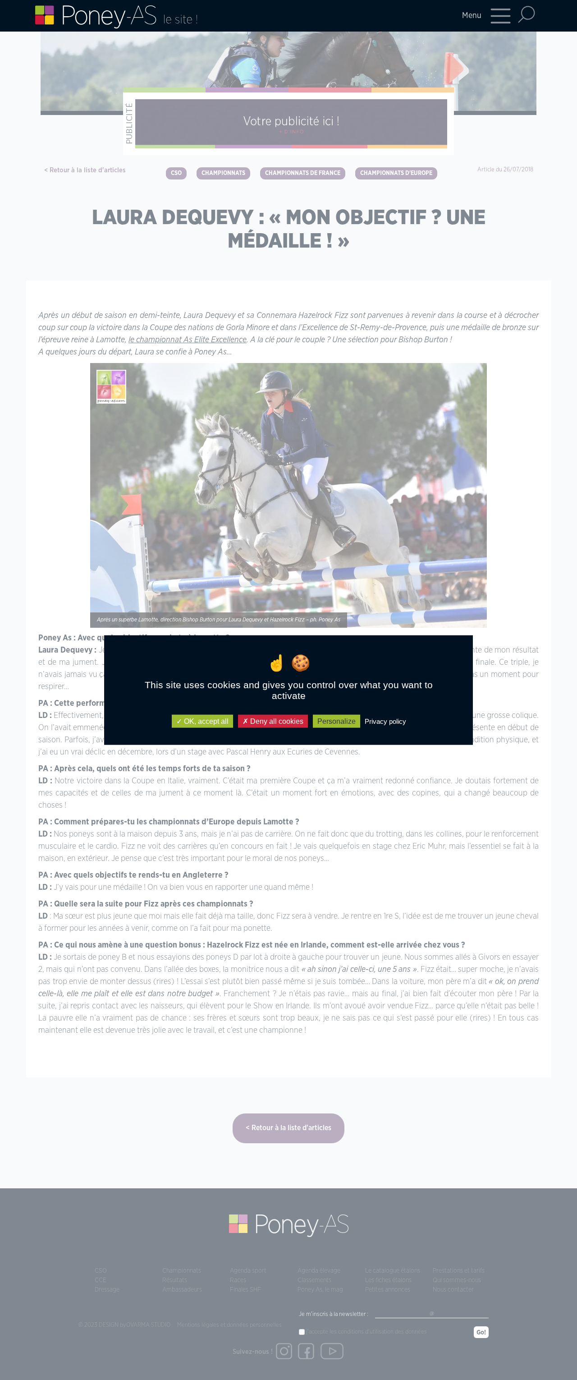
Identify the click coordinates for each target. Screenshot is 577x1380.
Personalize (336, 721)
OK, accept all (205, 721)
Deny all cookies (275, 721)
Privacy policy (385, 721)
